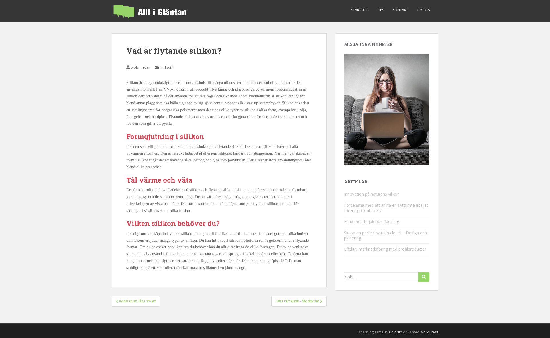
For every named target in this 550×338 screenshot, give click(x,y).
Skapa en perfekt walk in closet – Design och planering (385, 235)
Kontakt (400, 9)
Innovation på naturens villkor (371, 194)
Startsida (360, 9)
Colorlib (395, 332)
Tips (380, 9)
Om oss (423, 9)
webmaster (141, 67)
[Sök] (423, 277)
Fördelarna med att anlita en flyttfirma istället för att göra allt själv (386, 207)
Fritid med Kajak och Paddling (371, 221)
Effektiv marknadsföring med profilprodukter (385, 249)
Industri (167, 67)
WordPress (429, 332)
